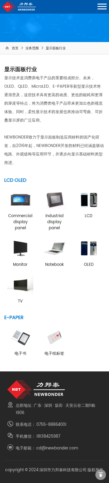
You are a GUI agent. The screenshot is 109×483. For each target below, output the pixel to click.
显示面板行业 (56, 48)
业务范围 (32, 48)
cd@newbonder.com (57, 448)
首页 (15, 48)
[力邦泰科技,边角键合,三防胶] (54, 389)
